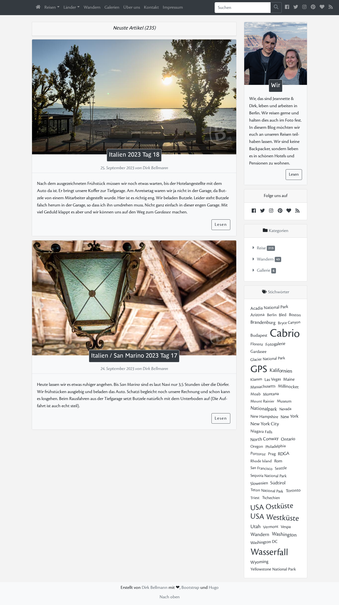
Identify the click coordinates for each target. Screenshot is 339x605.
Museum (284, 401)
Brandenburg (262, 322)
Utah (255, 526)
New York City (264, 424)
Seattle (281, 468)
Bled (282, 315)
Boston (295, 315)
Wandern (92, 7)
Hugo (214, 587)
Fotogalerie (275, 344)
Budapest (258, 335)
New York (289, 416)
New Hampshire (264, 416)
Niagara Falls (261, 431)
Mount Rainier (262, 401)
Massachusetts (262, 386)
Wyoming (259, 562)
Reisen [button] (50, 7)
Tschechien (271, 497)
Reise (261, 248)
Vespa (286, 527)
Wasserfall (269, 552)
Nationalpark (263, 409)
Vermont (270, 527)
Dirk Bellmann (155, 587)
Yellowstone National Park (273, 569)
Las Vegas (272, 379)
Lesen (221, 224)
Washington (284, 534)
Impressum (173, 7)
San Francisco (261, 468)
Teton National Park (266, 490)
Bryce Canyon (289, 322)
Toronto (293, 490)
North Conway (264, 438)
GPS (258, 369)
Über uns (131, 7)
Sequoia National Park (268, 475)
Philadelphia (275, 446)
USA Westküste (274, 517)
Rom (278, 461)
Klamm (256, 379)
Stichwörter (278, 292)
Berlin (271, 315)
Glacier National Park (267, 358)
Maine (289, 379)
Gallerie (263, 270)
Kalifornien (280, 370)
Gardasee (258, 351)
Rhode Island (261, 461)
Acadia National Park (269, 307)
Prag (271, 454)
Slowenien (259, 483)
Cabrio (285, 333)
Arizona (257, 315)
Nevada (285, 409)
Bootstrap (190, 587)
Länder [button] (70, 7)
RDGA (283, 454)
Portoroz (258, 454)
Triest (255, 497)
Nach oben (170, 597)
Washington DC (264, 542)
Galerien (111, 7)
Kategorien (278, 231)
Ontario (288, 439)
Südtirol (277, 483)
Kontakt (151, 7)
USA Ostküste (272, 506)
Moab (255, 394)
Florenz (256, 344)
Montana (271, 394)
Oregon (256, 446)
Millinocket (288, 386)
